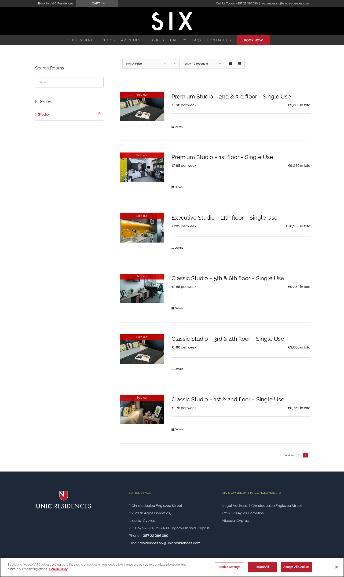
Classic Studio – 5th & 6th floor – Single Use (228, 278)
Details (179, 126)
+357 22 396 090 (154, 535)
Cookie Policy (58, 569)
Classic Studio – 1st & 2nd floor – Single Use (228, 399)
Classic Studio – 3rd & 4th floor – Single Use (228, 338)
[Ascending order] (175, 64)
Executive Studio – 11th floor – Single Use (225, 217)
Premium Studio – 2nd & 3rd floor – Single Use (231, 96)
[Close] (336, 567)
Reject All (262, 567)
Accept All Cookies (296, 567)
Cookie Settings (229, 567)
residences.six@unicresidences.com (285, 3)
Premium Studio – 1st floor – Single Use (222, 157)
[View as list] (239, 63)
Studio (43, 114)
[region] (172, 567)
